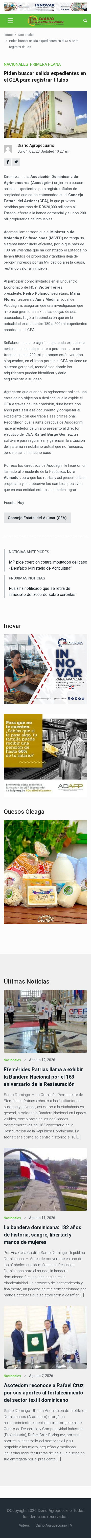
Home (8, 34)
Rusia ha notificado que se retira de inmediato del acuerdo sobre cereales (42, 592)
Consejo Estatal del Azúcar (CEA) (37, 518)
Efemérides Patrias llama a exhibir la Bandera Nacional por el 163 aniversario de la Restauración (43, 1077)
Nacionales (26, 34)
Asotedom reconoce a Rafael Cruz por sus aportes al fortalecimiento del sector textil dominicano (44, 1393)
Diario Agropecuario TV (54, 1525)
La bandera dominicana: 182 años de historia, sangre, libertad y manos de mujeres (42, 1235)
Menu (11, 21)
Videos (24, 1525)
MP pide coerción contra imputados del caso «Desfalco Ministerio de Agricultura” (48, 565)
